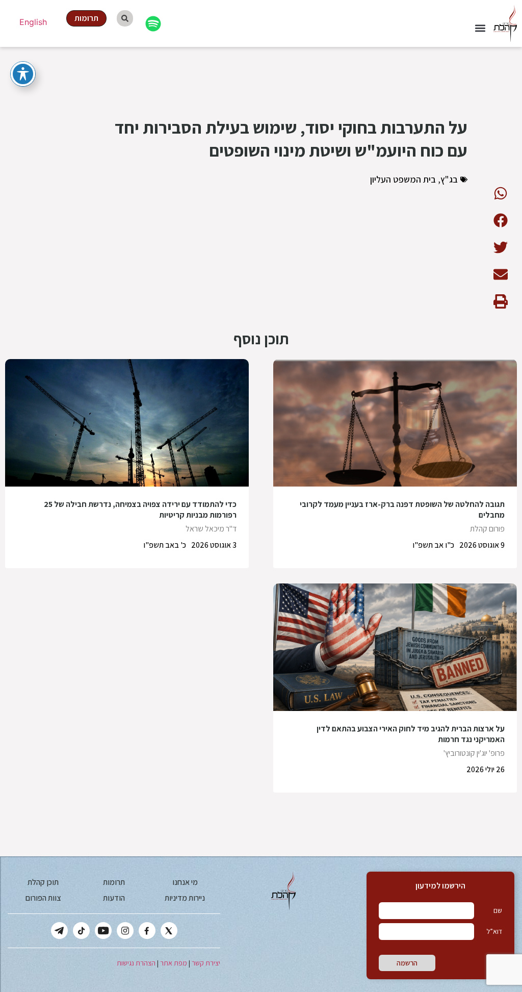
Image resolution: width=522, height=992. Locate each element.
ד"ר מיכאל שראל (211, 528)
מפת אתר (173, 963)
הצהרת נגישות (136, 963)
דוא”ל (494, 931)
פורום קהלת (487, 528)
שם (497, 910)
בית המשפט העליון (403, 179)
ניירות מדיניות (185, 898)
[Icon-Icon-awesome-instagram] (125, 930)
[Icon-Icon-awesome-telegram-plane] (59, 930)
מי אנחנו (185, 882)
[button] (480, 28)
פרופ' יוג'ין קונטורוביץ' (474, 753)
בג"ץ (449, 179)
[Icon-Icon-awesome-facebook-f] (147, 930)
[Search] (125, 18)
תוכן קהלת (43, 882)
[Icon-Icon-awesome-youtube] (103, 930)
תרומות (114, 882)
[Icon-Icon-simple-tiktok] (81, 930)
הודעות (114, 898)
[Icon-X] (169, 930)
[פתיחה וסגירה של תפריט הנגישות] (23, 74)
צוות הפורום (43, 898)
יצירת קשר (206, 963)
